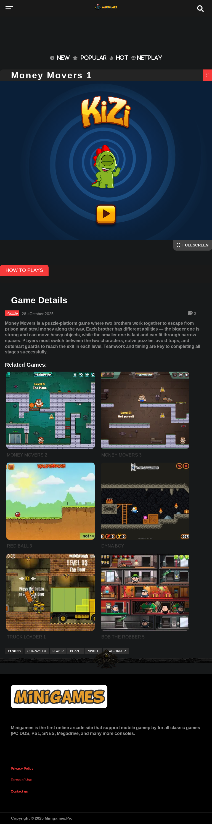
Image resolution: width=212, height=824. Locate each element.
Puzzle (12, 313)
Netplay (149, 57)
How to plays (24, 270)
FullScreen (194, 245)
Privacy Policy (22, 769)
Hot (122, 57)
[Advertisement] (106, 24)
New (62, 57)
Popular (94, 57)
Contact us (19, 791)
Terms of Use (21, 780)
